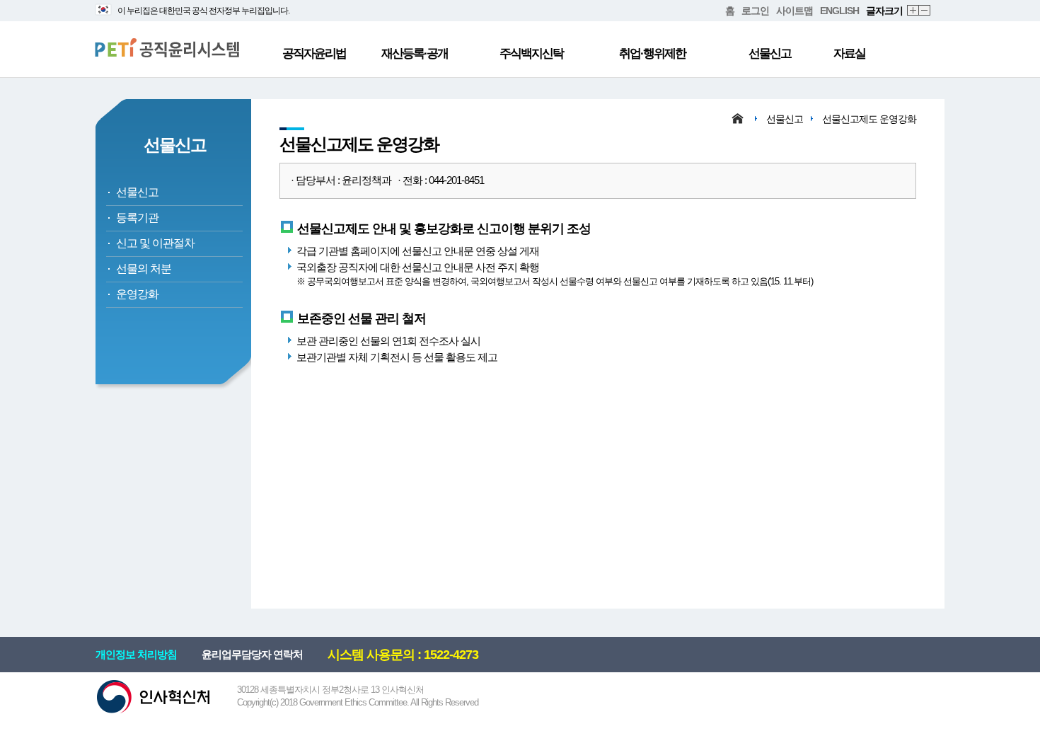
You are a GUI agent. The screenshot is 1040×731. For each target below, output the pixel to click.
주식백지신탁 (531, 53)
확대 (913, 11)
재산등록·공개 (414, 53)
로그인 (755, 10)
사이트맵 (794, 10)
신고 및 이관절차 (155, 243)
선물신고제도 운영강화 (869, 119)
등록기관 (137, 218)
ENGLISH (839, 10)
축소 (925, 11)
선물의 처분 (143, 269)
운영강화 (137, 294)
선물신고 (770, 53)
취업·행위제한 (652, 53)
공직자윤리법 (314, 53)
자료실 (849, 53)
